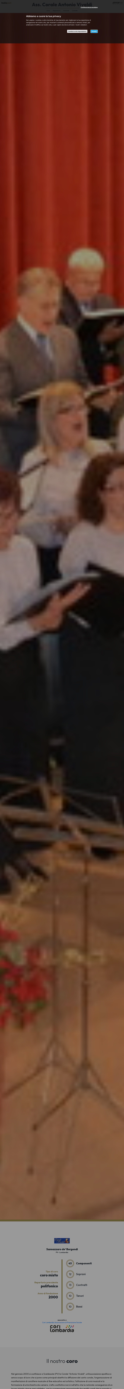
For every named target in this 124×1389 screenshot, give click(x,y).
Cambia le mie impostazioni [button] (77, 31)
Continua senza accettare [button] (89, 7)
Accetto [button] (94, 31)
